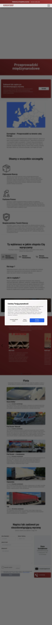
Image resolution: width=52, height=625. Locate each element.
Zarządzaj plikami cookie (14, 320)
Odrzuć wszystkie (25, 320)
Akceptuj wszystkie (37, 320)
